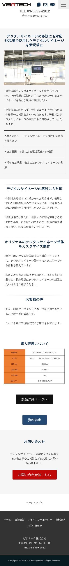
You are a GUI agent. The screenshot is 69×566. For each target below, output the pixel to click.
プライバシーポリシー (40, 519)
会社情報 (19, 519)
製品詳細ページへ (34, 399)
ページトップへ (34, 502)
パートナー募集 (53, 4)
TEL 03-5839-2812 (34, 11)
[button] (63, 4)
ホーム (7, 519)
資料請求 (39, 4)
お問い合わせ (45, 4)
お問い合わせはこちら (34, 475)
